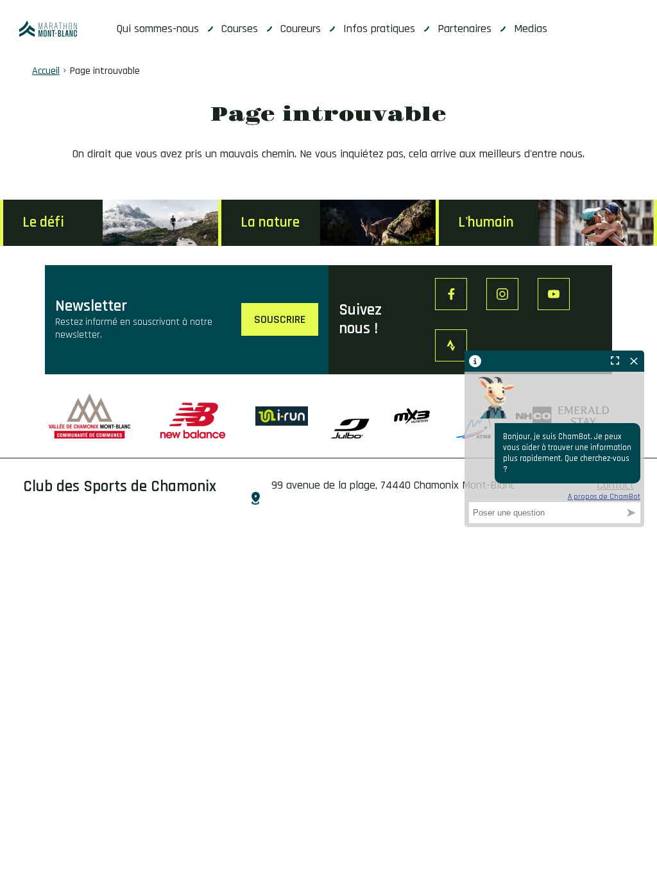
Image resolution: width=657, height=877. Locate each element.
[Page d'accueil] (48, 29)
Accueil (46, 71)
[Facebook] (451, 294)
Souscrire (279, 319)
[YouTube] (554, 294)
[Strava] (451, 345)
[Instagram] (502, 294)
